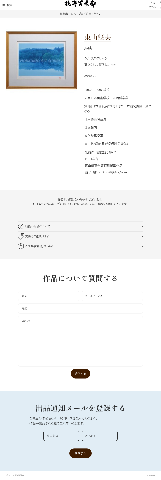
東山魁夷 (97, 37)
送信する (80, 373)
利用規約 (151, 475)
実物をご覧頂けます (37, 236)
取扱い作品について (37, 226)
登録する (80, 453)
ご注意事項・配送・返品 (39, 246)
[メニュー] (3, 5)
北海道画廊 (19, 475)
